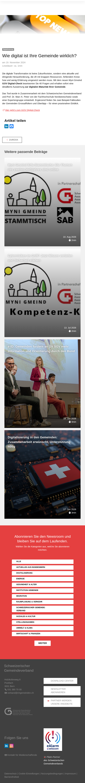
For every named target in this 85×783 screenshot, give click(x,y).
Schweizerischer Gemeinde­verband (30, 609)
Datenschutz (10, 773)
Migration (21, 596)
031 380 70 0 (13, 689)
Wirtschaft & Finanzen (28, 634)
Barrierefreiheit (11, 777)
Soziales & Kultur (25, 616)
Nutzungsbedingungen (52, 773)
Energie (20, 579)
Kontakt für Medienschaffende (22, 755)
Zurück (13, 140)
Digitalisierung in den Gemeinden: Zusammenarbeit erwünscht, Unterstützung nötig (39, 442)
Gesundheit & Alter (26, 584)
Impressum (70, 773)
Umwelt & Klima (24, 628)
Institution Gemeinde (27, 590)
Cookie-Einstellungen (29, 773)
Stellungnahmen (25, 622)
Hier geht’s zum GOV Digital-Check (22, 110)
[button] (6, 126)
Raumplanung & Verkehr (29, 602)
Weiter (42, 643)
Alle (18, 561)
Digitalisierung (8, 49)
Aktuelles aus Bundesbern (30, 567)
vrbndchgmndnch (20, 693)
